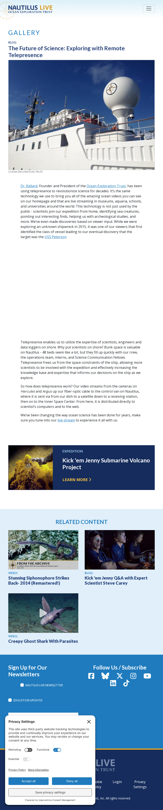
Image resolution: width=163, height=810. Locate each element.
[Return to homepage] (40, 9)
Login (117, 781)
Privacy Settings (140, 784)
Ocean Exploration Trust (106, 186)
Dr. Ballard (29, 186)
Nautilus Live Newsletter (44, 685)
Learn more (75, 479)
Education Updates (27, 700)
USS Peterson (55, 236)
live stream (66, 420)
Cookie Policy (96, 784)
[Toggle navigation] (149, 8)
